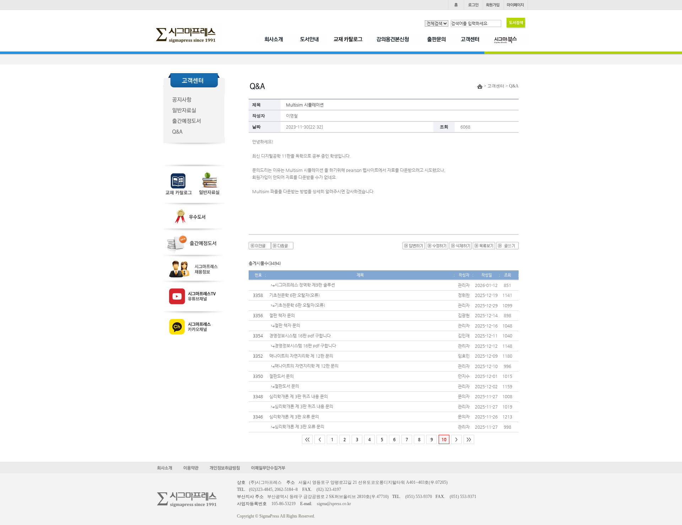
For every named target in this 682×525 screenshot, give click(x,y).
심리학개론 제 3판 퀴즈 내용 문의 (298, 396)
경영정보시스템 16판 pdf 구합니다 (300, 335)
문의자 (464, 396)
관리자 (464, 285)
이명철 (292, 115)
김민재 (464, 335)
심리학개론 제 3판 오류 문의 (294, 416)
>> (469, 439)
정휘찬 (464, 295)
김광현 (464, 315)
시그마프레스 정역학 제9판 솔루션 (305, 284)
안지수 (464, 376)
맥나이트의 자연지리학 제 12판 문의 (301, 355)
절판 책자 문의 (282, 315)
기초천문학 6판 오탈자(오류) (294, 295)
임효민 (464, 355)
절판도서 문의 (281, 376)
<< (307, 439)
